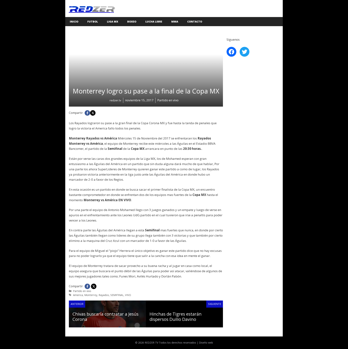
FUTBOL (92, 21)
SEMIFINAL (117, 295)
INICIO (74, 21)
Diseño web (206, 342)
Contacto (194, 21)
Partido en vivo (82, 291)
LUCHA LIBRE (153, 21)
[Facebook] (87, 113)
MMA (174, 21)
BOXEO (131, 21)
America (78, 295)
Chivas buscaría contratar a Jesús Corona (105, 316)
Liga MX (112, 21)
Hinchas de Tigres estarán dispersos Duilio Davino (176, 316)
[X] (93, 113)
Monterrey (90, 295)
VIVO (128, 295)
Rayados (104, 295)
